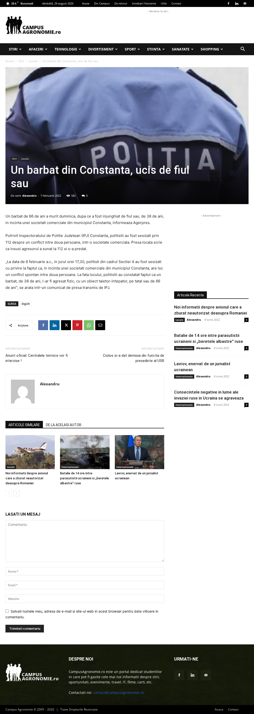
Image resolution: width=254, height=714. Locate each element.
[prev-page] (8, 493)
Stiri (13, 49)
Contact (176, 3)
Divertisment (101, 49)
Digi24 (26, 304)
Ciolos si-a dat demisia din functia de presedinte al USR (133, 358)
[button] (243, 49)
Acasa (85, 3)
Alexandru (29, 195)
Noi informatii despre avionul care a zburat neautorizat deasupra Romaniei (26, 478)
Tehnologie (66, 49)
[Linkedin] (236, 3)
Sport (130, 49)
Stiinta (154, 49)
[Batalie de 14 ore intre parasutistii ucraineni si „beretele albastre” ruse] (84, 452)
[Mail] (245, 3)
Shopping (210, 49)
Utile (164, 3)
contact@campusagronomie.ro (118, 692)
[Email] (100, 325)
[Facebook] (228, 3)
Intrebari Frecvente (144, 3)
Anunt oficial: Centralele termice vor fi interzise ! (36, 358)
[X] (66, 325)
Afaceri (36, 49)
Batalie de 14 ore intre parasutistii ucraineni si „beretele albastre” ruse (84, 478)
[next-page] (16, 493)
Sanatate (181, 49)
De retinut (120, 3)
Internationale (70, 467)
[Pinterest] (77, 325)
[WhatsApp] (89, 325)
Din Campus (102, 3)
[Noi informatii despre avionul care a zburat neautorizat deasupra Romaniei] (30, 452)
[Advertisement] (158, 25)
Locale (33, 61)
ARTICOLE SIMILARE (24, 425)
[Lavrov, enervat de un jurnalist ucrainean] (139, 452)
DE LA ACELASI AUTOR (63, 425)
